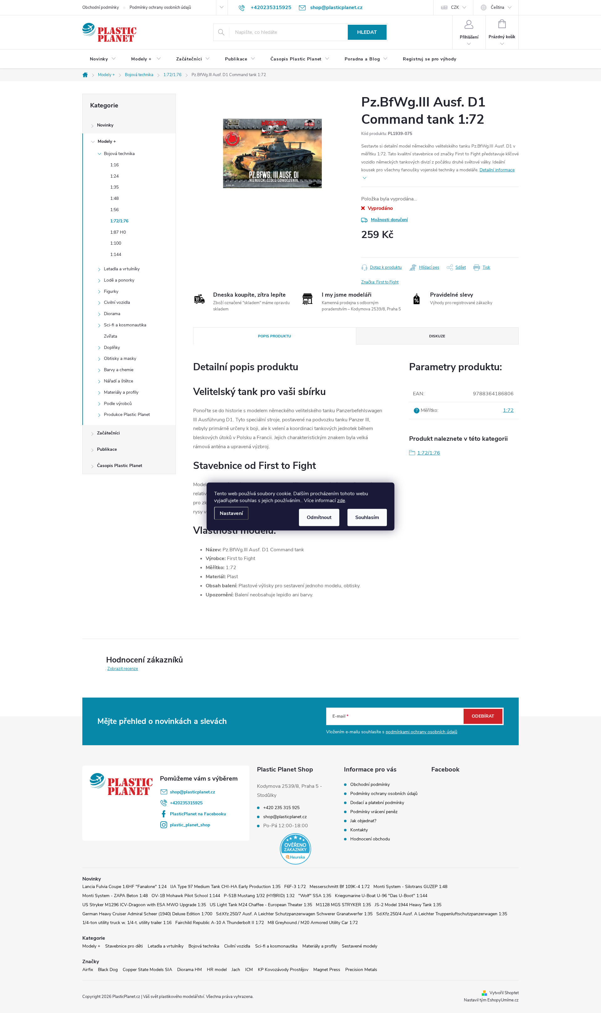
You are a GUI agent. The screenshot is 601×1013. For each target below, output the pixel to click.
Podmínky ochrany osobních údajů (160, 7)
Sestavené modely (359, 946)
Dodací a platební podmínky (377, 803)
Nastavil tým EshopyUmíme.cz (491, 1000)
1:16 (114, 165)
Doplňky (112, 348)
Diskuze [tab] (437, 336)
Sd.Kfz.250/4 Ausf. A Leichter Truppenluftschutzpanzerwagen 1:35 (441, 914)
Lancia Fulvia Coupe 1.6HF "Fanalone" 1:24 (124, 887)
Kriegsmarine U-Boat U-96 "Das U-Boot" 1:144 (381, 896)
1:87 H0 (118, 232)
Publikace (107, 449)
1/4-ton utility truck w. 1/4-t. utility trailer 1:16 (127, 923)
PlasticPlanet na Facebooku (198, 814)
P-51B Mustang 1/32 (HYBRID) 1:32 (259, 896)
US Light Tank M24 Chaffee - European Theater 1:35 (261, 905)
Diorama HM (189, 970)
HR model (217, 970)
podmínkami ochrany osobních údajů (421, 732)
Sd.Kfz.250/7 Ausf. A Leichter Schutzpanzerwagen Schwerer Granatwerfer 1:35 (294, 914)
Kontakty (359, 830)
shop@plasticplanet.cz (192, 792)
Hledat (367, 32)
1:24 (114, 176)
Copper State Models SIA (147, 970)
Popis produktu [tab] (274, 336)
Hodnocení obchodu (370, 839)
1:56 (114, 210)
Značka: (379, 282)
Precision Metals (361, 970)
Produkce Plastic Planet (127, 415)
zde (341, 500)
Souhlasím (367, 517)
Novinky (105, 125)
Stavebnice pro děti (124, 946)
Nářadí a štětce (118, 381)
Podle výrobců (118, 404)
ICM (249, 970)
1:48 (114, 198)
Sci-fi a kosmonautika (125, 325)
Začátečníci (108, 433)
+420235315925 (186, 803)
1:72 (508, 410)
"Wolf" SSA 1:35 (314, 896)
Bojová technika (119, 154)
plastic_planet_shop (190, 825)
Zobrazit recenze (122, 669)
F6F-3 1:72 (295, 887)
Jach (236, 970)
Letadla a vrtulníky (122, 269)
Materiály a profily (121, 392)
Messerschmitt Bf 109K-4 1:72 (340, 887)
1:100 (115, 243)
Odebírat (483, 716)
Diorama (112, 314)
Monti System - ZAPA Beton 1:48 (115, 896)
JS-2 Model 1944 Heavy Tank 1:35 (408, 905)
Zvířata (110, 336)
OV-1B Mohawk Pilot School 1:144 (186, 896)
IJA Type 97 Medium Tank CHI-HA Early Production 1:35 (225, 887)
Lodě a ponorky (119, 280)
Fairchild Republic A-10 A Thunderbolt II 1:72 (219, 923)
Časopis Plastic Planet (119, 466)
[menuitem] (103, 59)
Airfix (87, 970)
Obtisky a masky (120, 358)
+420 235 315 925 (281, 807)
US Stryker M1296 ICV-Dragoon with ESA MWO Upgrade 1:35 (144, 905)
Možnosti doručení (389, 220)
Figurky (111, 291)
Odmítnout (319, 517)
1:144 (115, 254)
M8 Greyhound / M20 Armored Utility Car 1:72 (313, 923)
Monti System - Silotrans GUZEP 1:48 (410, 887)
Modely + (107, 141)
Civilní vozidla (117, 302)
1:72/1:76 (119, 221)
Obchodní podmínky (100, 7)
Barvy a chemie (118, 370)
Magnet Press (326, 970)
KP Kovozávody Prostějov (283, 970)
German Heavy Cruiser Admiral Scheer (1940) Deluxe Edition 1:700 (147, 914)
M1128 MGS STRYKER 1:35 (343, 905)
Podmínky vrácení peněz (374, 812)
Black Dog (108, 970)
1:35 (114, 187)
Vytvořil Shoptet (504, 993)
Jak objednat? (363, 821)
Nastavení (231, 513)
